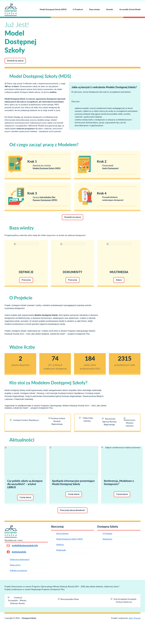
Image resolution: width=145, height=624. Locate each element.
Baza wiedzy (94, 10)
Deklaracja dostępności (19, 560)
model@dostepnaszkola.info (25, 545)
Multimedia (61, 550)
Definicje (60, 545)
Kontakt (109, 10)
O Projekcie (78, 10)
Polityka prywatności (18, 571)
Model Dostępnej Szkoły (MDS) (53, 10)
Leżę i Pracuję (134, 618)
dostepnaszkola (19, 552)
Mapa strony (15, 565)
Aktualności (107, 539)
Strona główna (62, 534)
